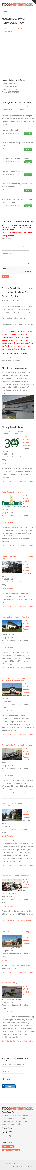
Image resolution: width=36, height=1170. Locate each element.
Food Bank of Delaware (11, 492)
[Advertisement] (18, 59)
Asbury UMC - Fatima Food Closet (16, 876)
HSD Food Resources (11, 1150)
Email (4, 464)
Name (7, 238)
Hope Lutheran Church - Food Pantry (17, 617)
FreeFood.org (8, 1147)
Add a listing (6, 1136)
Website (10, 522)
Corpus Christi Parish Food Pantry (15, 932)
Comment (8, 253)
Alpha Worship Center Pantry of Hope (17, 745)
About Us (19, 1166)
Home (6, 29)
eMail (13, 246)
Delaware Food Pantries (17, 29)
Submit (5, 277)
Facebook (6, 1132)
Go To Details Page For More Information (17, 481)
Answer (28, 134)
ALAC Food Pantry (9, 983)
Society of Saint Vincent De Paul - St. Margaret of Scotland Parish (17, 679)
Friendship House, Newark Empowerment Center (12, 432)
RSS (3, 1132)
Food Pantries (18, 6)
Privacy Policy (7, 1128)
